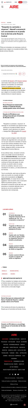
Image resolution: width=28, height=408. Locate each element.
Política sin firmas (14, 384)
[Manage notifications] (24, 405)
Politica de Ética (20, 378)
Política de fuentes (22, 381)
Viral (17, 353)
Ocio (23, 355)
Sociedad (14, 358)
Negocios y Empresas (15, 355)
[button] (4, 6)
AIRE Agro (6, 347)
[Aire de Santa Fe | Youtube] (18, 374)
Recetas (4, 350)
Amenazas (4, 273)
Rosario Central (22, 81)
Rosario (13, 273)
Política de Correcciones (10, 378)
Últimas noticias (14, 339)
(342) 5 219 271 (20, 397)
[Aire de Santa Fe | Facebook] (10, 374)
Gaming (5, 355)
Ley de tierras (14, 367)
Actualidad (11, 341)
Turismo (11, 353)
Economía (24, 341)
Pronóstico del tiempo (11, 364)
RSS (25, 390)
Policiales (4, 341)
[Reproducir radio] (2, 2)
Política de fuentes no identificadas (9, 381)
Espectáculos (14, 347)
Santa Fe (23, 339)
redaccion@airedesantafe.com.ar (15, 400)
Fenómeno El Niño (18, 361)
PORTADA (3, 22)
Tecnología (4, 353)
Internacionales (14, 344)
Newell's (11, 81)
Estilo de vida (22, 350)
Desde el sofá (12, 350)
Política (5, 344)
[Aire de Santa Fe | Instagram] (15, 374)
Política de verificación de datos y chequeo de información (14, 387)
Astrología (23, 353)
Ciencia (22, 344)
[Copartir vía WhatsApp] (20, 73)
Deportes (22, 347)
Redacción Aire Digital (7, 70)
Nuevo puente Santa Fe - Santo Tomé (14, 369)
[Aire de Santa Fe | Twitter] (12, 374)
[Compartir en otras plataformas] (23, 73)
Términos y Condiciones (18, 390)
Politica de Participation (7, 390)
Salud (18, 341)
